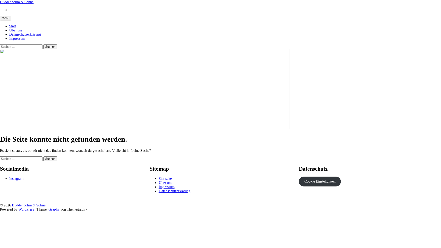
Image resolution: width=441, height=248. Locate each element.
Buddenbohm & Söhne (17, 2)
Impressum (17, 38)
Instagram (16, 178)
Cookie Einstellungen (320, 181)
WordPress (26, 209)
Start (12, 26)
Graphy (53, 209)
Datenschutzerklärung (25, 34)
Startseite (165, 178)
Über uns (16, 30)
